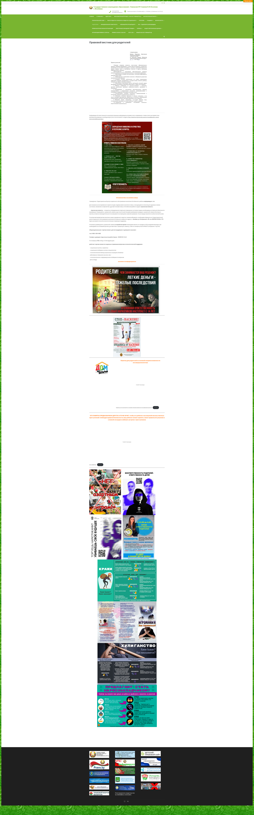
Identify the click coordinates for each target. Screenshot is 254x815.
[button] (125, 355)
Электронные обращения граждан (125, 28)
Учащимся (149, 20)
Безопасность (159, 20)
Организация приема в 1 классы (100, 32)
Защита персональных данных (152, 28)
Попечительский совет (98, 20)
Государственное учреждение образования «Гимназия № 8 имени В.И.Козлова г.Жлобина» (125, 8)
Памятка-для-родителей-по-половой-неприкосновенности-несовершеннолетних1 (134, 407)
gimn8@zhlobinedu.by (117, 12)
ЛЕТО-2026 (130, 32)
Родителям (95, 24)
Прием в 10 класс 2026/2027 (119, 32)
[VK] (164, 3)
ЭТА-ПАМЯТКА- (92, 464)
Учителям (141, 20)
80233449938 (115, 11)
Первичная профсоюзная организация (102, 28)
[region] (127, 337)
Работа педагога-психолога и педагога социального (121, 20)
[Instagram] (162, 3)
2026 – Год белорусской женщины (147, 24)
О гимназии (100, 16)
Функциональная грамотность (109, 24)
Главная (91, 16)
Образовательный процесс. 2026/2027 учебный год (127, 16)
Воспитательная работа (149, 16)
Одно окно (108, 16)
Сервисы (139, 28)
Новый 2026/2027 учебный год (144, 32)
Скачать (156, 407)
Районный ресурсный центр (127, 24)
